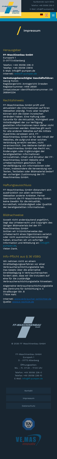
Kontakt (28, 390)
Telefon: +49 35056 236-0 (42, 5)
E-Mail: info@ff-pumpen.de (42, 9)
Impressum (28, 398)
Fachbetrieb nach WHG (43, 2)
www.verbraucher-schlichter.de (32, 298)
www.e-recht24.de (23, 301)
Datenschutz (28, 406)
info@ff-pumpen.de (32, 378)
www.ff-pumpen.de (25, 73)
